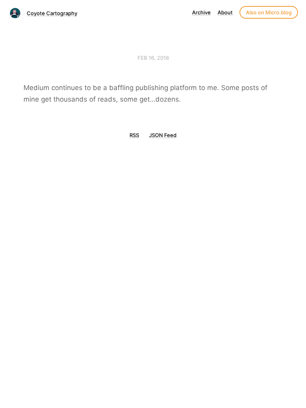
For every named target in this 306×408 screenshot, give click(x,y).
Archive (201, 12)
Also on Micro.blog (269, 12)
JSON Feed (163, 135)
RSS (134, 135)
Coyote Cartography (52, 13)
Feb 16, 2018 (153, 58)
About (225, 12)
